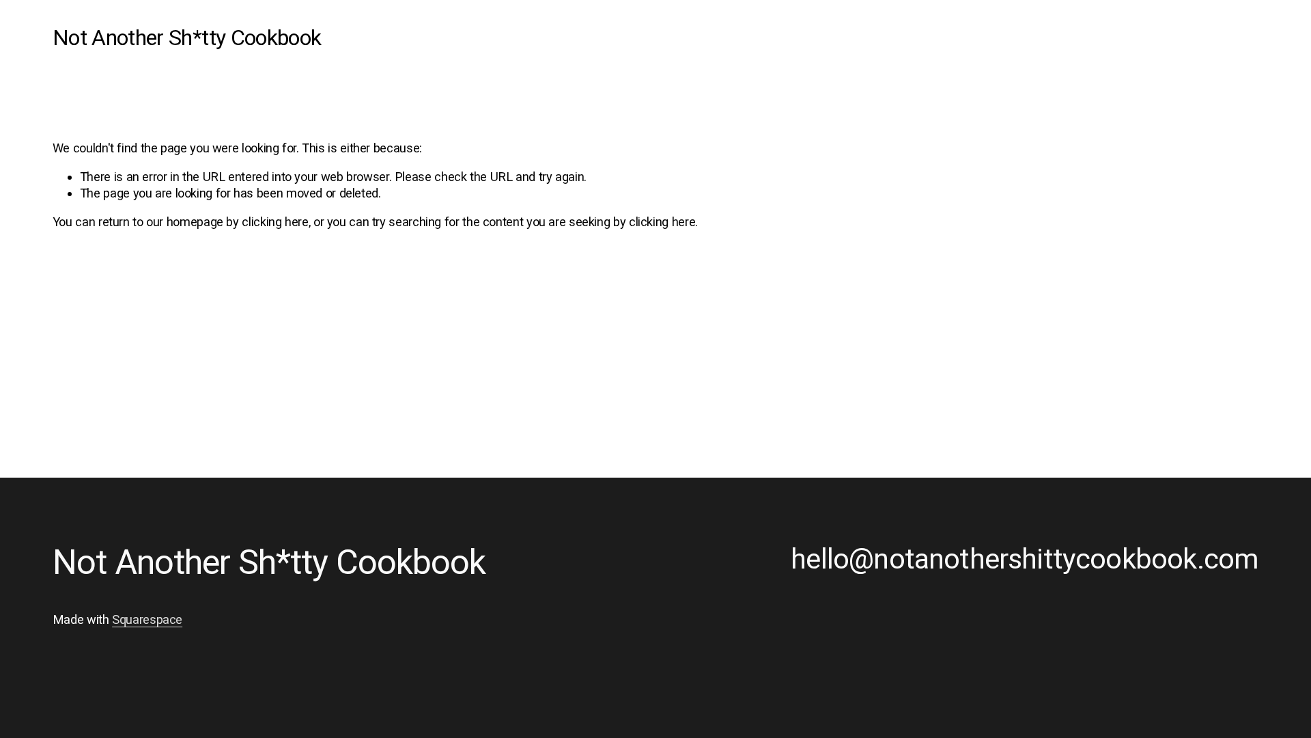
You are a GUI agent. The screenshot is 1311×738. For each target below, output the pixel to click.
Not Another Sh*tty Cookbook (187, 38)
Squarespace (147, 619)
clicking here (275, 222)
